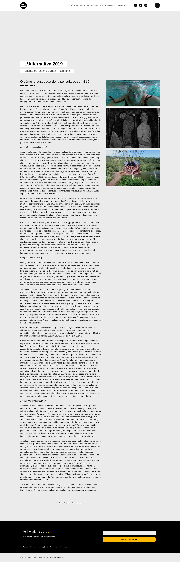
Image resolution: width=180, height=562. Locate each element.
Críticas (65, 70)
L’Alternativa (81, 503)
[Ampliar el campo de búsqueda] (157, 5)
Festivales (71, 503)
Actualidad (61, 503)
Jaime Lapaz (47, 70)
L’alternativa (30, 155)
